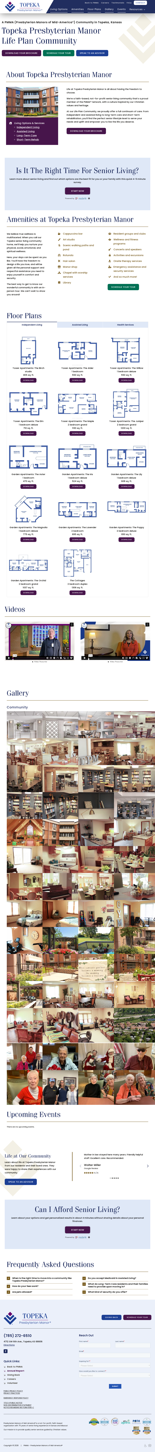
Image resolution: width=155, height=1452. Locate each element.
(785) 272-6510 (18, 1335)
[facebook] (6, 1351)
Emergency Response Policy (16, 1398)
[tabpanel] (77, 462)
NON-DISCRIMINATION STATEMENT (17, 1405)
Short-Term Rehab (28, 139)
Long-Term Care (27, 135)
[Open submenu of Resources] (144, 9)
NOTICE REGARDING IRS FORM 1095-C (19, 1407)
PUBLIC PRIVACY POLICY (13, 1391)
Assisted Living (26, 131)
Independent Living (28, 127)
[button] (110, 1178)
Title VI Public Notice (13, 1403)
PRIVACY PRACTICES (12, 1393)
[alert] (77, 1127)
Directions (9, 1345)
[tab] (32, 325)
